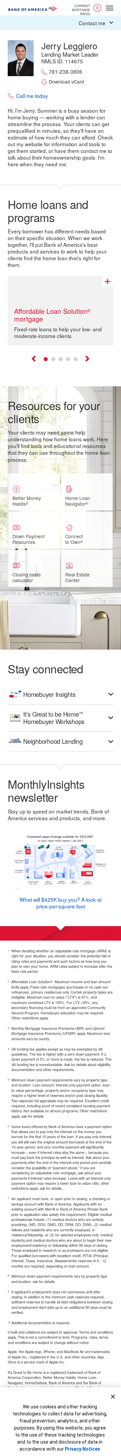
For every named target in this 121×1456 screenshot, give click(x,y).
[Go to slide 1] (46, 359)
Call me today (32, 96)
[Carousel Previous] (34, 359)
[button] (60, 23)
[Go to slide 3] (60, 359)
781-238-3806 (65, 71)
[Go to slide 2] (53, 359)
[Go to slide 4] (68, 359)
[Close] (113, 1396)
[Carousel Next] (87, 359)
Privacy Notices (82, 1449)
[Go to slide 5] (76, 359)
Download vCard (66, 81)
